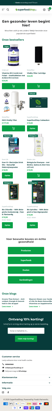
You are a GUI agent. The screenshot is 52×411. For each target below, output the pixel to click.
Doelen (26, 270)
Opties (32, 128)
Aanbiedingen (26, 280)
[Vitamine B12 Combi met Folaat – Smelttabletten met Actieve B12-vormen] (13, 55)
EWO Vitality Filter (9, 120)
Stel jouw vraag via (15, 371)
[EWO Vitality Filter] (13, 102)
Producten (26, 250)
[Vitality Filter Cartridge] (38, 55)
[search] (8, 9)
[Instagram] (3, 392)
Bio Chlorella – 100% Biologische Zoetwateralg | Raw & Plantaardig (13, 212)
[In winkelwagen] (13, 86)
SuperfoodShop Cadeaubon (38, 120)
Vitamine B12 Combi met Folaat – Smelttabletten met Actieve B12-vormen (13, 75)
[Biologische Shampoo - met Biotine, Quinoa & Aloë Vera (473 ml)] (38, 144)
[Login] (44, 10)
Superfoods (26, 260)
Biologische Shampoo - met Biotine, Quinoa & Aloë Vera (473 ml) (38, 164)
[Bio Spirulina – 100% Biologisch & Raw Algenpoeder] (38, 191)
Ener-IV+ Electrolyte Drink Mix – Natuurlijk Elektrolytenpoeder (12, 164)
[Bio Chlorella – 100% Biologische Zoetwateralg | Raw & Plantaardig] (13, 191)
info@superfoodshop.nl (14, 368)
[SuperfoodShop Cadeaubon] (38, 102)
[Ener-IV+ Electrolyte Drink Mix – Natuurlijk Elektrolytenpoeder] (13, 144)
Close (26, 377)
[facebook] (8, 392)
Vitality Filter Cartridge (36, 73)
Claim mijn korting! (26, 339)
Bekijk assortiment (3, 10)
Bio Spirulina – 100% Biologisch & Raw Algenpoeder (38, 210)
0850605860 (9, 364)
